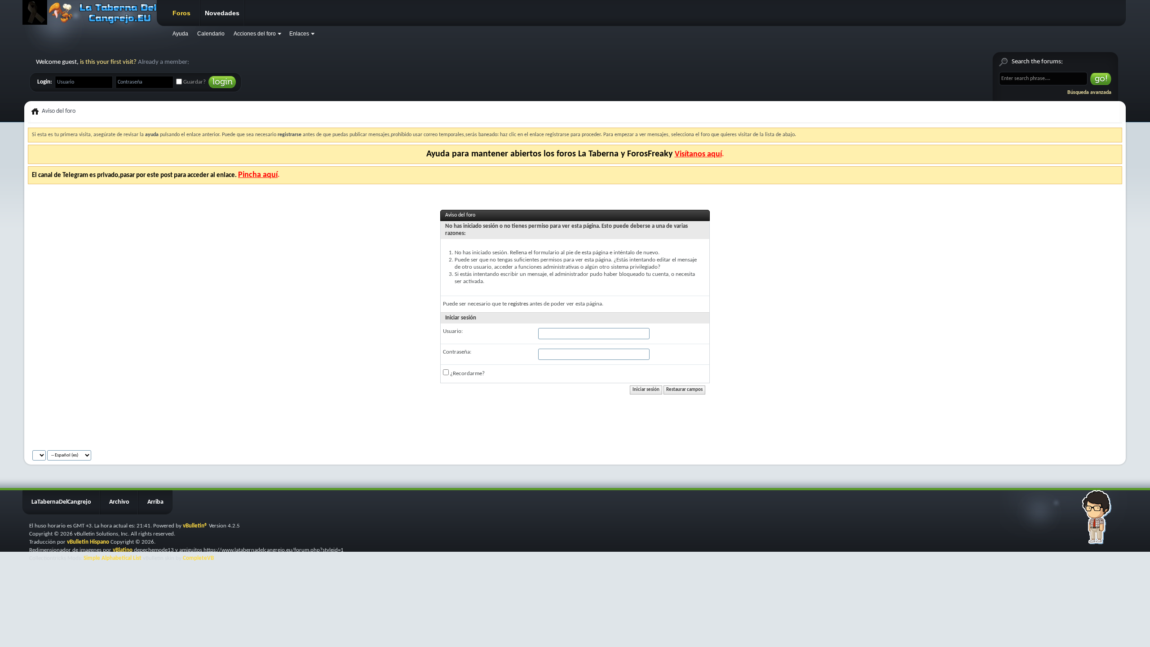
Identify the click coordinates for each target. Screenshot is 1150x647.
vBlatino (123, 550)
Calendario (211, 34)
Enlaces (299, 34)
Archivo (119, 502)
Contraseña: (457, 352)
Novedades (222, 13)
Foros (181, 13)
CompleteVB (198, 558)
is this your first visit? (108, 62)
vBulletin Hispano (88, 542)
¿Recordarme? (467, 374)
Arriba (155, 502)
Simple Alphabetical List (113, 558)
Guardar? (194, 82)
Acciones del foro (255, 34)
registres (518, 304)
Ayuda (180, 34)
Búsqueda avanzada (1089, 92)
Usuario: (453, 331)
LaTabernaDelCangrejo (61, 502)
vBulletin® (195, 526)
